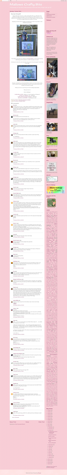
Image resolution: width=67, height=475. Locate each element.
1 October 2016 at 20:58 (18, 184)
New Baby (52, 337)
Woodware (53, 403)
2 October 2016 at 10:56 (18, 244)
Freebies (47, 282)
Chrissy (14, 133)
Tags (55, 377)
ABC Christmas (49, 213)
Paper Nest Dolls (49, 343)
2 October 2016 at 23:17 (18, 284)
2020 (49, 419)
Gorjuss (54, 287)
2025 (49, 411)
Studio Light (48, 374)
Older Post (42, 422)
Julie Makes (55, 303)
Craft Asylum (51, 247)
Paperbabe (54, 345)
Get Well (48, 285)
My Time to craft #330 (23, 97)
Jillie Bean (48, 301)
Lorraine (14, 152)
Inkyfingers (15, 261)
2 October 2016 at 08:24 (18, 231)
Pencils (55, 347)
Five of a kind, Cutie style (52, 438)
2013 (49, 462)
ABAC (55, 212)
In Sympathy (54, 298)
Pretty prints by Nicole (50, 353)
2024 (49, 413)
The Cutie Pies (55, 380)
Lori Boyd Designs (54, 317)
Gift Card (51, 286)
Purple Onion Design (52, 358)
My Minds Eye (55, 335)
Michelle (14, 177)
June (50, 449)
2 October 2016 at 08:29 (18, 237)
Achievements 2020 (50, 17)
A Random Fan (53, 211)
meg (14, 234)
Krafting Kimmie (54, 307)
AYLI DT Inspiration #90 (52, 441)
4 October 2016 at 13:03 (18, 358)
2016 (49, 425)
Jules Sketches (49, 303)
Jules (14, 320)
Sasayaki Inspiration (52, 434)
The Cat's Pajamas (51, 381)
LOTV (49, 318)
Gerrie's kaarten (16, 240)
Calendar (54, 232)
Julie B (14, 411)
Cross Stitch (54, 258)
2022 (49, 416)
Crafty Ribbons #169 (19, 94)
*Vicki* (14, 374)
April (50, 452)
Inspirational (54, 300)
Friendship (52, 282)
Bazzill (56, 225)
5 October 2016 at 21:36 (18, 389)
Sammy (14, 115)
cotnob (14, 214)
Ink (46, 299)
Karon (14, 368)
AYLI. (52, 225)
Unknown (15, 201)
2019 (49, 421)
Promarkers (16, 101)
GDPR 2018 (49, 15)
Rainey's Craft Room (17, 279)
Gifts (55, 286)
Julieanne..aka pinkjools (17, 353)
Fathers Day (48, 276)
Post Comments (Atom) (20, 424)
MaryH (14, 287)
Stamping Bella (49, 371)
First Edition (49, 278)
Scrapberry (48, 365)
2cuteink (47, 211)
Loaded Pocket (53, 316)
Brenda (14, 160)
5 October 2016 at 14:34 (18, 380)
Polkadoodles (51, 351)
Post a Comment (15, 417)
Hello (52, 292)
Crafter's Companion (50, 249)
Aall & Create (49, 212)
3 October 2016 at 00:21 (18, 297)
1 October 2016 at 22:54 (18, 211)
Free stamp (54, 281)
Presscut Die (53, 352)
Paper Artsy (51, 341)
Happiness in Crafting (50, 290)
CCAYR (53, 234)
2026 (49, 410)
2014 (49, 460)
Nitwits (52, 339)
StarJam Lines (53, 372)
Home (27, 422)
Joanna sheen (54, 301)
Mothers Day (50, 333)
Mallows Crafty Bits (26, 4)
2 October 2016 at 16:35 (18, 268)
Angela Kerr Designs (54, 219)
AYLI (55, 224)
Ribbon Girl (48, 360)
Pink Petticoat (54, 350)
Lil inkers (52, 312)
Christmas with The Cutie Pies (51, 241)
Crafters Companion (50, 250)
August (50, 446)
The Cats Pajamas (49, 382)
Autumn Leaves (51, 436)
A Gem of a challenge (23, 95)
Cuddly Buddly (51, 259)
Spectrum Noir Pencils (52, 368)
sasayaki (47, 362)
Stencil (47, 373)
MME (52, 331)
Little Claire (54, 313)
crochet (49, 258)
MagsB (14, 383)
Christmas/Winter (49, 242)
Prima (56, 353)
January (50, 457)
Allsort (55, 214)
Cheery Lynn (54, 235)
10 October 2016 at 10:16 (18, 415)
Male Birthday (52, 323)
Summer (54, 375)
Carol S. (14, 187)
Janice (14, 141)
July (49, 447)
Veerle (14, 254)
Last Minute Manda (52, 308)
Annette (14, 361)
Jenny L (14, 308)
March (50, 454)
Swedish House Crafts (50, 376)
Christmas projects (50, 239)
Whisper (14, 167)
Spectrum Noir (54, 367)
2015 (49, 459)
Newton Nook (52, 338)
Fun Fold (52, 283)
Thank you (48, 380)
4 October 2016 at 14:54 (18, 371)
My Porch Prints (50, 336)
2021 (49, 418)
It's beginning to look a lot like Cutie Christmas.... (52, 432)
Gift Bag (52, 285)
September (51, 444)
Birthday (48, 228)
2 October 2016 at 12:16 (18, 251)
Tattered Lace (55, 378)
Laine (14, 124)
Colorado (54, 244)
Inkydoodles (53, 299)
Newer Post (13, 422)
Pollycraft (48, 352)
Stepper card (53, 373)
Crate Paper (55, 253)
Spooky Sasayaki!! (52, 442)
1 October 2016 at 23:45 (18, 220)
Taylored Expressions (52, 379)
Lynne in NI (15, 402)
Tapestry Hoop (48, 378)
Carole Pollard (16, 193)
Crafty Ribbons (49, 252)
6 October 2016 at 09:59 (18, 399)
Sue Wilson (54, 374)
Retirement (48, 359)
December (51, 427)
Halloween (54, 289)
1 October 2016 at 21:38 (18, 190)
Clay (52, 243)
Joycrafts (54, 302)
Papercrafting (48, 346)
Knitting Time (48, 307)
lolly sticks (48, 317)
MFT (50, 330)
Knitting (55, 306)
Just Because (50, 304)
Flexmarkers (55, 278)
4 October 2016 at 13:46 (18, 365)
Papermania (54, 346)
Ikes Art (51, 296)
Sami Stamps (53, 361)
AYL (52, 224)
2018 (49, 422)
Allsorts (48, 215)
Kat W (14, 337)
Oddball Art (51, 340)
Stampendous (53, 370)
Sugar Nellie (48, 375)
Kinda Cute (50, 306)
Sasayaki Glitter (30, 58)
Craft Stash (54, 248)
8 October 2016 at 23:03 (18, 408)
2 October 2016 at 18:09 (18, 276)
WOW (47, 404)
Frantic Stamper (51, 280)
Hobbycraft (48, 294)
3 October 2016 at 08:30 (18, 334)
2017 (49, 424)
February (50, 455)
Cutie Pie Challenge (51, 260)
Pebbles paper (49, 347)
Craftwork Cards (50, 251)
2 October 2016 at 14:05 (18, 258)
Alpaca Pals (53, 217)
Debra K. (15, 223)
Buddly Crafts (54, 230)
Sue (14, 105)
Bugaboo (50, 231)
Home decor (54, 294)
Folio (48, 279)
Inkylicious (48, 300)
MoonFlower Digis (54, 332)
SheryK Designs (50, 366)
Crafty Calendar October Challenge (25, 96)
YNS (55, 404)
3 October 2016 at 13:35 (18, 344)
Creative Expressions (53, 257)
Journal (47, 302)
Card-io (47, 233)
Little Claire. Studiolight (50, 314)
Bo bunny (52, 229)
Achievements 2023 (50, 14)
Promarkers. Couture (54, 357)
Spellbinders (48, 369)
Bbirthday (50, 226)
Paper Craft (54, 342)
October (50, 430)
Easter (49, 272)
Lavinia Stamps (49, 309)
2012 (49, 463)
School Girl (54, 364)
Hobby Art (53, 293)
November (51, 428)
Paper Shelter (52, 344)
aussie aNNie (15, 300)
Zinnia (51, 406)
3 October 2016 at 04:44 (18, 305)
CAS (52, 233)
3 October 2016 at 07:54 (18, 317)
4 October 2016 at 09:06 (18, 350)
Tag (51, 377)
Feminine (55, 277)
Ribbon (54, 359)
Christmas (49, 238)
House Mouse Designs (50, 295)
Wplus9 (51, 404)
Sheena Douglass (54, 365)
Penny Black (49, 348)
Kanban (56, 305)
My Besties (52, 334)
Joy (50, 302)
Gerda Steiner (53, 284)
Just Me (51, 305)
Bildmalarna (53, 227)
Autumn (49, 224)
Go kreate (48, 287)
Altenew (47, 218)
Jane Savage (15, 347)
